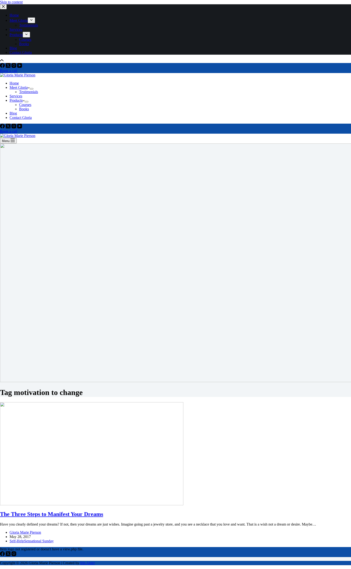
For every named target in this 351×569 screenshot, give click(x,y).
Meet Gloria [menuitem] (19, 20)
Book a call (8, 71)
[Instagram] (14, 66)
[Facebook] (3, 66)
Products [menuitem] (16, 35)
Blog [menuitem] (13, 48)
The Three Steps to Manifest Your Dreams (51, 514)
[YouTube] (19, 66)
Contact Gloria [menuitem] (21, 52)
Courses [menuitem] (25, 39)
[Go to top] (2, 61)
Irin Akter (87, 563)
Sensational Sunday (39, 541)
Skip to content (11, 2)
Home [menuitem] (14, 15)
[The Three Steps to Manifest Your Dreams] (91, 504)
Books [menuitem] (24, 44)
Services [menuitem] (16, 29)
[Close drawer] (3, 6)
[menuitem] (31, 20)
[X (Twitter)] (8, 66)
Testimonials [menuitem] (28, 25)
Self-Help (17, 541)
